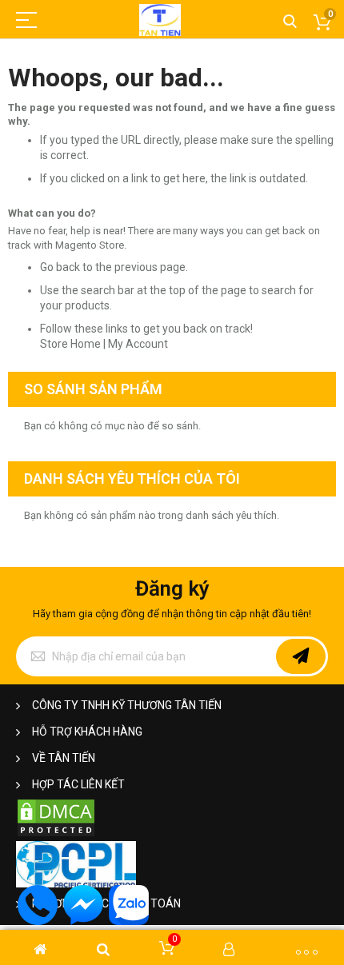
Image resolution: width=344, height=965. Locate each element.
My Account (138, 343)
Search (290, 22)
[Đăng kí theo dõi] (301, 656)
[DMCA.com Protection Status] (56, 834)
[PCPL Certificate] (76, 884)
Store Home (70, 343)
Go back (60, 267)
